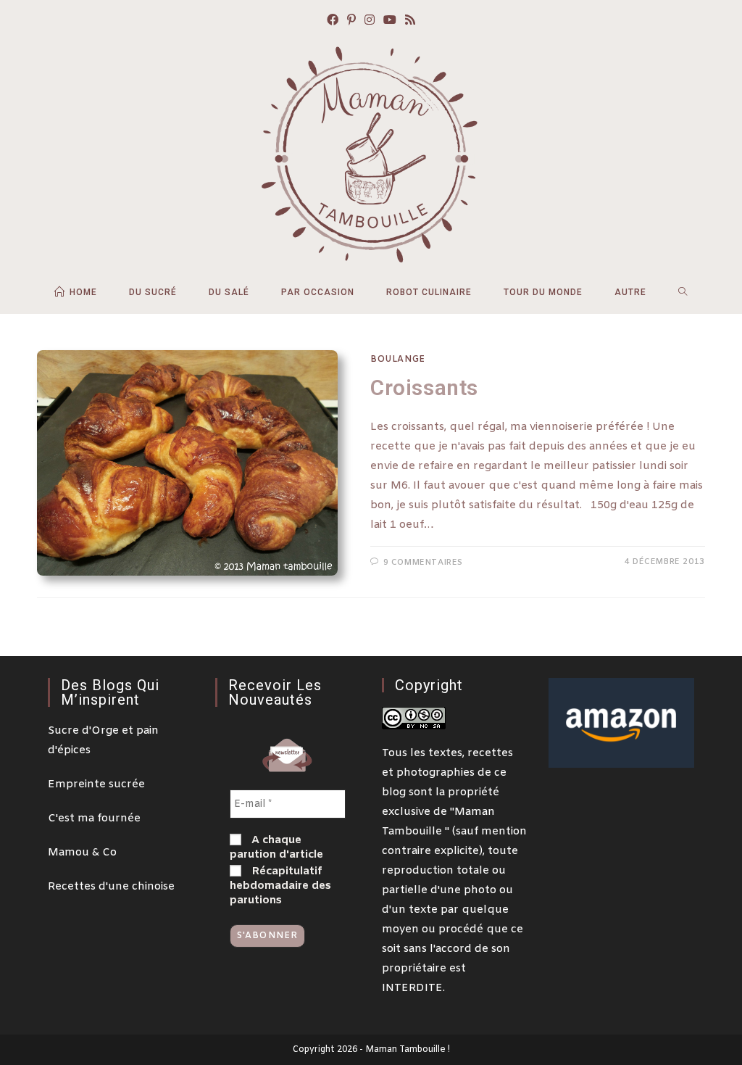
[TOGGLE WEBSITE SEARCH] (683, 292)
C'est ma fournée (94, 818)
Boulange (397, 359)
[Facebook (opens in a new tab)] (332, 21)
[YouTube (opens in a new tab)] (390, 21)
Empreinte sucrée (96, 784)
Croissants (424, 387)
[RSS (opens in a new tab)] (410, 21)
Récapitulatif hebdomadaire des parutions (280, 886)
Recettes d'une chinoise (111, 886)
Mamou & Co (82, 852)
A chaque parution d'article (276, 847)
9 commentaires (423, 563)
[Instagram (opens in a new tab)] (369, 21)
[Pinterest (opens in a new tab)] (351, 21)
